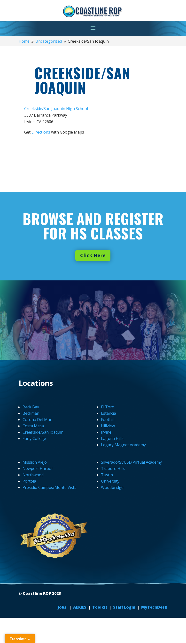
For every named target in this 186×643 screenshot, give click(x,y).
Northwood (33, 474)
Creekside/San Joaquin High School (56, 108)
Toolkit (99, 607)
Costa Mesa (33, 426)
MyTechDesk (154, 607)
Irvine (106, 432)
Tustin (107, 474)
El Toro (107, 407)
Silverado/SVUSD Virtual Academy (131, 462)
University (110, 481)
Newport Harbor (38, 468)
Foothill (108, 419)
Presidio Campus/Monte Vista (50, 487)
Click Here (93, 255)
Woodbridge (112, 487)
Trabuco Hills (113, 468)
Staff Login (124, 607)
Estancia (108, 413)
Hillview (108, 426)
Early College (34, 438)
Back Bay (31, 407)
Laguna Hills (112, 438)
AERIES (80, 607)
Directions (40, 132)
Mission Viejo (35, 462)
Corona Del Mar (37, 419)
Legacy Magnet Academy (123, 444)
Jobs (62, 607)
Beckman (31, 413)
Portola (29, 481)
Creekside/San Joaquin (43, 432)
